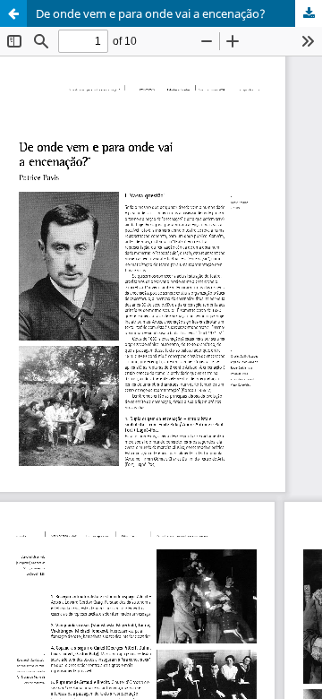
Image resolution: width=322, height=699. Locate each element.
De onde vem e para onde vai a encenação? (151, 13)
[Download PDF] (308, 13)
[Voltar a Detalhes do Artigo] (13, 13)
